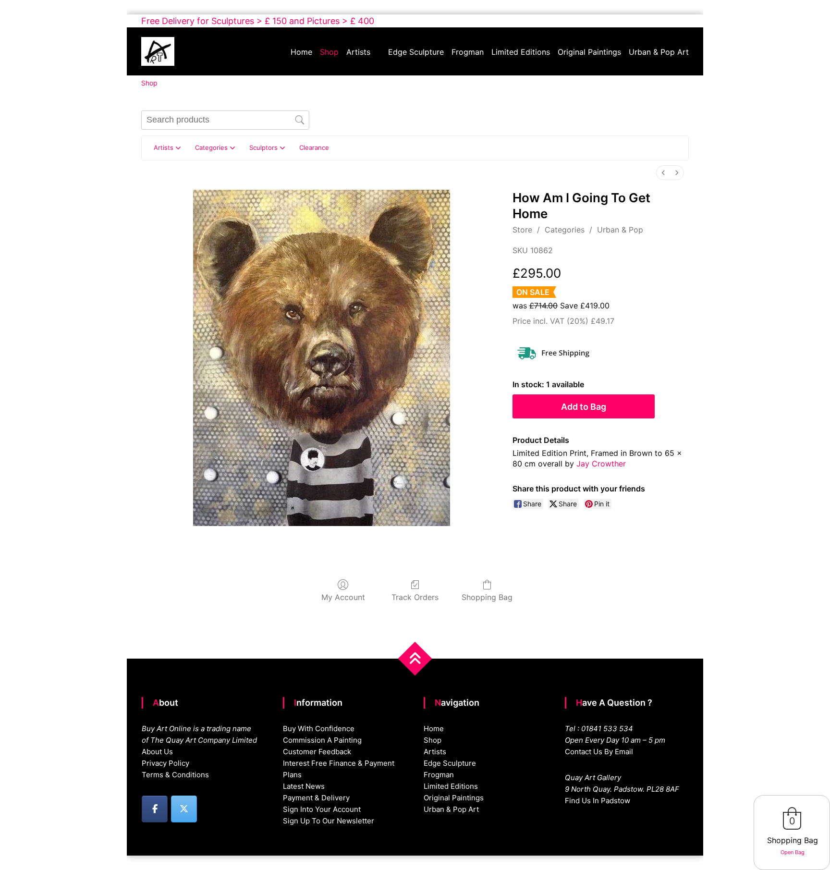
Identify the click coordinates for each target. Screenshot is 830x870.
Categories (565, 229)
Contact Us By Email (599, 751)
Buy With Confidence (318, 728)
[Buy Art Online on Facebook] (155, 809)
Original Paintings (589, 52)
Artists (358, 52)
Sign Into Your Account (322, 809)
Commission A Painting (322, 740)
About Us (157, 751)
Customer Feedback (317, 751)
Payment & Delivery (316, 797)
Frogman (468, 52)
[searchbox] (225, 120)
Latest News (304, 786)
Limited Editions (520, 52)
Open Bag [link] (793, 852)
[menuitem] (663, 173)
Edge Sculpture (416, 52)
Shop (329, 52)
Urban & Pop (620, 229)
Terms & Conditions (175, 774)
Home (301, 52)
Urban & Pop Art (659, 52)
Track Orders (415, 597)
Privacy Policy (165, 763)
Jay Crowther (601, 463)
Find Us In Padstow (597, 800)
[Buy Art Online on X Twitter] (184, 809)
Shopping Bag (487, 597)
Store (522, 229)
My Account (343, 597)
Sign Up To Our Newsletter (328, 820)
